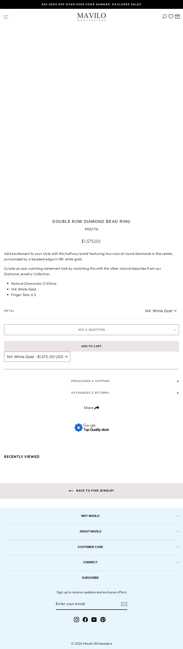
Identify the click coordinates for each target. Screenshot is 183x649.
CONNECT (90, 562)
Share (89, 407)
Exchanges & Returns (90, 392)
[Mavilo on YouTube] (94, 619)
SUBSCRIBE (90, 577)
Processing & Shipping (90, 381)
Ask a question (91, 329)
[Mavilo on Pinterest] (103, 619)
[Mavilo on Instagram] (76, 619)
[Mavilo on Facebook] (85, 619)
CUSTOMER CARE (90, 546)
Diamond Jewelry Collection (27, 274)
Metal (9, 310)
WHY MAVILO (90, 515)
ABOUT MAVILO (90, 531)
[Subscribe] (124, 604)
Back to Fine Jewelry (94, 490)
